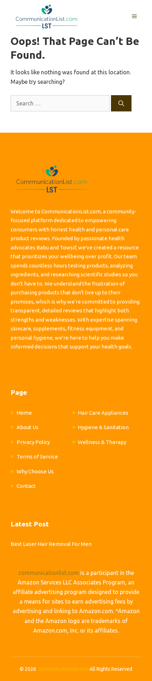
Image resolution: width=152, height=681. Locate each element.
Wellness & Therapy (102, 442)
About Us (28, 427)
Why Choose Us (35, 471)
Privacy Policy (33, 442)
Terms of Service (37, 457)
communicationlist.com (48, 573)
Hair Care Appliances (103, 413)
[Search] (121, 103)
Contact (26, 486)
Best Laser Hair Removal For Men (51, 544)
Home (24, 413)
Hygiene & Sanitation (103, 427)
